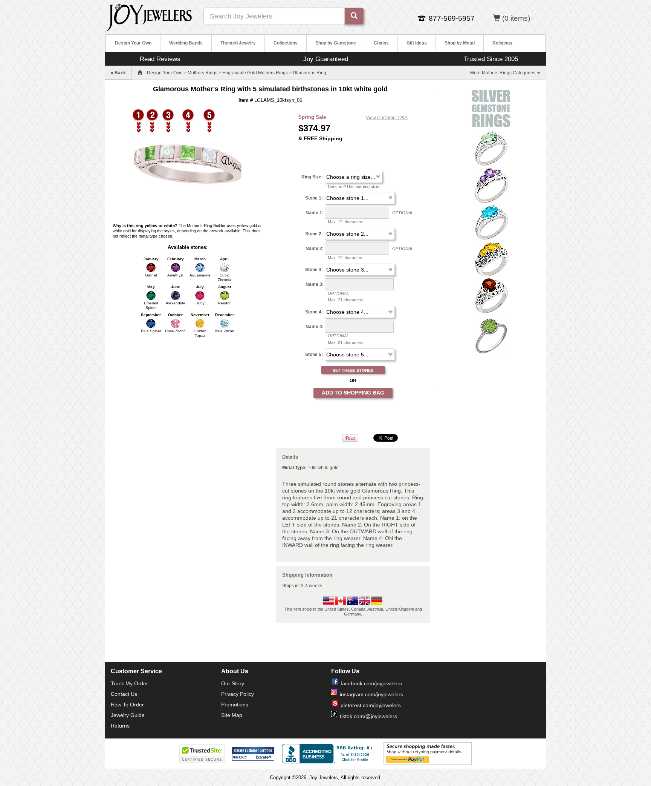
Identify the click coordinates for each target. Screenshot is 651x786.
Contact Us (124, 694)
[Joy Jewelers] (148, 16)
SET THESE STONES (353, 370)
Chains (381, 43)
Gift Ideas (416, 43)
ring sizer (371, 186)
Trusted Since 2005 (491, 59)
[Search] (354, 16)
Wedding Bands (186, 43)
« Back (118, 72)
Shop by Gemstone (335, 43)
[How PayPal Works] (428, 753)
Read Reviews (160, 59)
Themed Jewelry (238, 43)
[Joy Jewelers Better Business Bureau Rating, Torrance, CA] (329, 753)
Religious (502, 43)
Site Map (231, 715)
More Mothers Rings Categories (503, 72)
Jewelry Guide (128, 715)
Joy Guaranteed (325, 59)
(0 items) (516, 18)
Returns (120, 726)
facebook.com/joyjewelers (371, 683)
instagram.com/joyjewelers (371, 694)
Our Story (232, 683)
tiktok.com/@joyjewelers (368, 716)
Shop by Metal (460, 43)
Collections (286, 43)
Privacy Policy (237, 694)
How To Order (127, 705)
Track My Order (129, 683)
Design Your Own (133, 43)
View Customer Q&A (387, 117)
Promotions (234, 705)
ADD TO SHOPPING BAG (353, 393)
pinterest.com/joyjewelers (371, 705)
